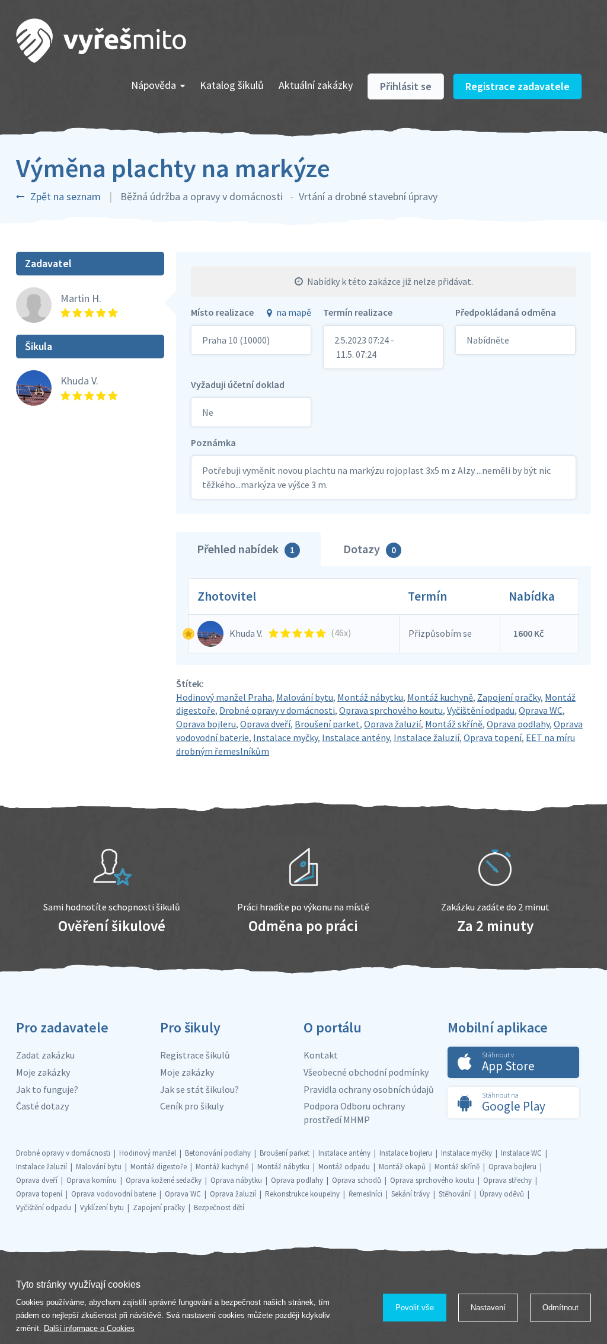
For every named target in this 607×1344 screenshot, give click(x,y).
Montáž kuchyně (440, 697)
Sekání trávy (410, 1194)
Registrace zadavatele (517, 86)
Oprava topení (493, 737)
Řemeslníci (365, 1194)
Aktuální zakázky (316, 85)
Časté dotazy (42, 1106)
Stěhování (455, 1194)
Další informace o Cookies (89, 1328)
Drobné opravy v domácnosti (277, 710)
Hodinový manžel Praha (224, 697)
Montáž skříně (454, 724)
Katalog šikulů (232, 85)
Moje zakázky (43, 1072)
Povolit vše (414, 1307)
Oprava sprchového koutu (391, 710)
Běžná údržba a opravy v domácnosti (201, 196)
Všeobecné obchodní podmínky (366, 1072)
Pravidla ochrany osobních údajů (369, 1089)
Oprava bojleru (206, 724)
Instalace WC (521, 1153)
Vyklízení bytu (102, 1207)
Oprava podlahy (518, 724)
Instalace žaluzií (426, 737)
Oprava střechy (507, 1180)
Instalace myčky (285, 737)
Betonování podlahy (218, 1153)
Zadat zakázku (45, 1055)
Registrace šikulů (195, 1055)
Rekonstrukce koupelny (302, 1194)
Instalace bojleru (405, 1153)
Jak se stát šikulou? (199, 1089)
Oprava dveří (265, 724)
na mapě (293, 312)
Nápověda (153, 85)
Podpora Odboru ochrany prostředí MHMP (354, 1112)
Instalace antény (355, 737)
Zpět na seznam (65, 196)
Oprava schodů (356, 1180)
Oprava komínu (91, 1180)
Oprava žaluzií (392, 724)
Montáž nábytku (370, 697)
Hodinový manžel (147, 1153)
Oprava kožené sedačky (164, 1180)
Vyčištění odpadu (481, 710)
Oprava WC (541, 710)
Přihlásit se (406, 86)
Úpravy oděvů (502, 1194)
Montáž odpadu (344, 1167)
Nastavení (488, 1307)
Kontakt (321, 1055)
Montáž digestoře (158, 1167)
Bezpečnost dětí (219, 1207)
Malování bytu (304, 697)
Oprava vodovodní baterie (113, 1194)
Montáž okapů (402, 1167)
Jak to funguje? (47, 1089)
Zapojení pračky (509, 697)
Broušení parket (327, 724)
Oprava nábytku (236, 1180)
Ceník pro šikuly (191, 1106)
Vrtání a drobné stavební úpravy (368, 196)
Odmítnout (560, 1307)
